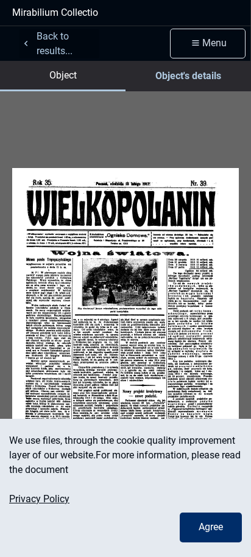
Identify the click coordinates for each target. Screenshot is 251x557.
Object (63, 75)
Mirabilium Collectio (55, 12)
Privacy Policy (39, 499)
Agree (211, 527)
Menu (214, 43)
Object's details (188, 76)
